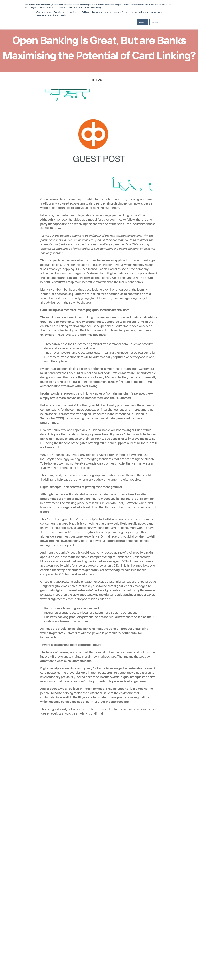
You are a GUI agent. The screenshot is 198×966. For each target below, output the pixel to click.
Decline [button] (155, 22)
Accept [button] (142, 22)
